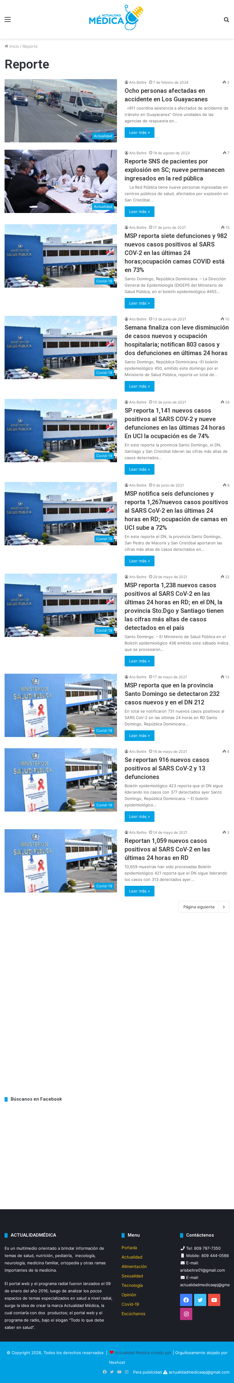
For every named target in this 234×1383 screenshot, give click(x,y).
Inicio (13, 46)
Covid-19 (130, 1304)
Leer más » (139, 132)
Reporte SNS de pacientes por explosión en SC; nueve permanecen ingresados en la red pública (175, 170)
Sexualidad (132, 1275)
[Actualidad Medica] (117, 19)
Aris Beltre (138, 82)
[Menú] (8, 21)
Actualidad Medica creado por (144, 1352)
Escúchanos (133, 1313)
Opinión (129, 1294)
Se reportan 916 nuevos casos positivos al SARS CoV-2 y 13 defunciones (167, 768)
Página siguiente (199, 906)
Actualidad (132, 1257)
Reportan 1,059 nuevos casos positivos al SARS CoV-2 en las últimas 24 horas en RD (167, 849)
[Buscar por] (226, 21)
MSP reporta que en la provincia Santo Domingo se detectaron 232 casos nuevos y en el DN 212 (172, 694)
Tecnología (132, 1285)
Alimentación (134, 1266)
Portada (129, 1247)
